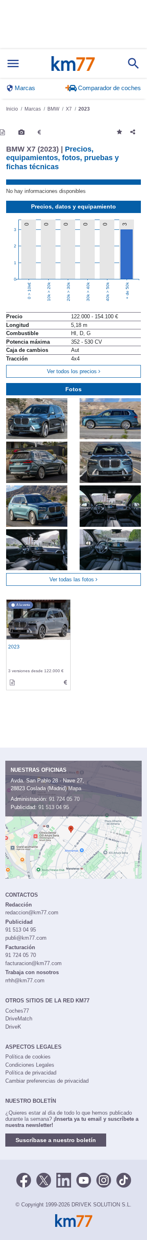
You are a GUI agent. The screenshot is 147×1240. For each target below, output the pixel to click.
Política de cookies (28, 1057)
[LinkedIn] (63, 1179)
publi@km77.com (26, 938)
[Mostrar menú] (13, 63)
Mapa (74, 788)
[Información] (2, 132)
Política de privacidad (30, 1073)
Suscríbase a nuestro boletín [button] (56, 1140)
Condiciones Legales (29, 1065)
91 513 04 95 (53, 807)
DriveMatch (18, 1019)
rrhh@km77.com (25, 980)
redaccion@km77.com (31, 912)
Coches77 (17, 1011)
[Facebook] (23, 1179)
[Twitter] (43, 1179)
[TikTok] (123, 1179)
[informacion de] (12, 682)
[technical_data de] (65, 682)
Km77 (73, 63)
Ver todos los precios (72, 371)
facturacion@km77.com (33, 963)
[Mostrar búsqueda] (133, 63)
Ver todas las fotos (72, 579)
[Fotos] (21, 132)
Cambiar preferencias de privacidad (47, 1081)
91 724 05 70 (64, 799)
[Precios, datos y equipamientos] (39, 132)
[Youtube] (83, 1179)
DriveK (13, 1027)
